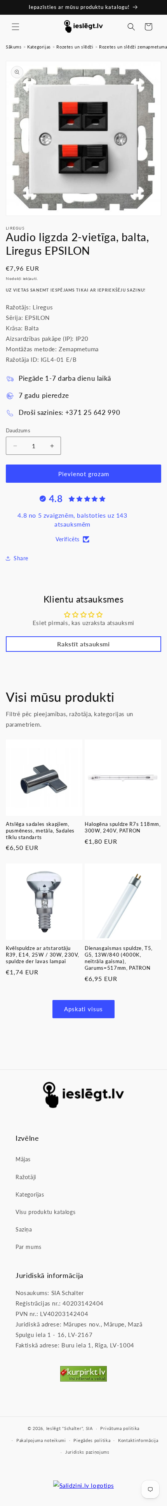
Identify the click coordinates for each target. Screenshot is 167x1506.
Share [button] (21, 558)
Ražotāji (26, 1177)
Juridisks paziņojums (87, 1451)
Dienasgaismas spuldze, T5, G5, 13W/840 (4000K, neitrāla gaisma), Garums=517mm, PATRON (119, 958)
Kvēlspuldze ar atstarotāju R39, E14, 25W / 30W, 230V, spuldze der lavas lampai (42, 954)
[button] (15, 26)
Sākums (14, 46)
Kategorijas (39, 46)
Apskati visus (83, 1008)
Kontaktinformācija (138, 1440)
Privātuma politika (119, 1428)
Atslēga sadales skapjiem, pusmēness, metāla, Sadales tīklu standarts (40, 830)
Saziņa (24, 1229)
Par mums (29, 1246)
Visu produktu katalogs (45, 1212)
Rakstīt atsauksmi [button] (83, 644)
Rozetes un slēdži (74, 46)
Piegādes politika (91, 1440)
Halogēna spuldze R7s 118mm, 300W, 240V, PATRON (123, 827)
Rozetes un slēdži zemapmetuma (133, 46)
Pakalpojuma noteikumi (41, 1440)
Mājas (23, 1159)
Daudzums (18, 430)
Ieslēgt (53, 1428)
